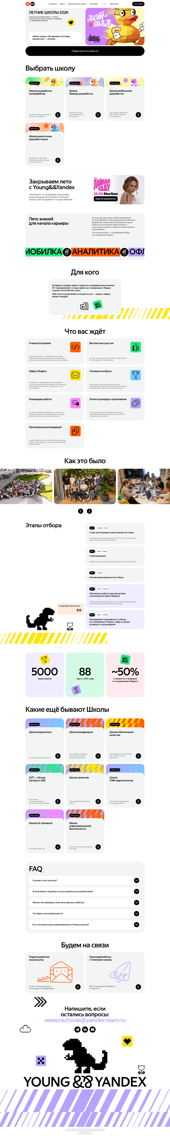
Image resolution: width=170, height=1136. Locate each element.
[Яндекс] (27, 4)
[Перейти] (44, 99)
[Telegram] (77, 1029)
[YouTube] (92, 1029)
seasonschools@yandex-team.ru (85, 1020)
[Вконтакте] (85, 1029)
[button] (138, 4)
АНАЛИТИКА (50, 251)
